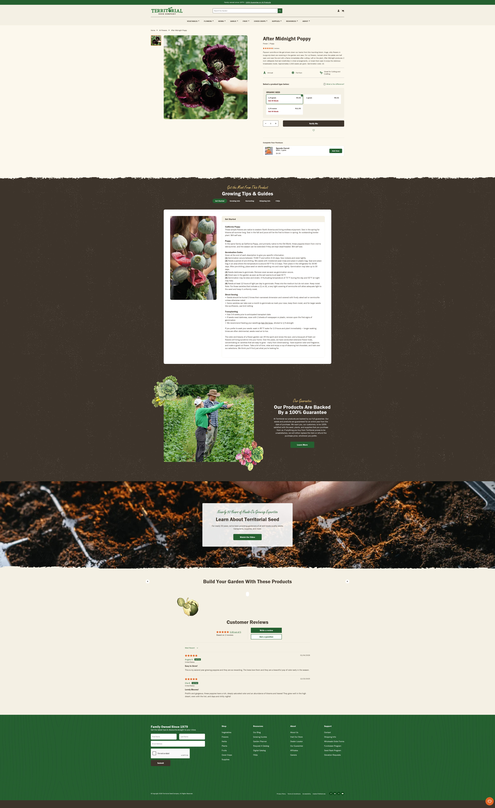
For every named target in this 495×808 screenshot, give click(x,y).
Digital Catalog (259, 750)
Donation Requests (332, 755)
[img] (191, 655)
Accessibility (307, 794)
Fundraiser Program (332, 746)
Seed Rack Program (332, 750)
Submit (160, 763)
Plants (224, 746)
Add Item (335, 151)
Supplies (225, 759)
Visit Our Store (296, 737)
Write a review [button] (266, 630)
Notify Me (313, 123)
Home (153, 30)
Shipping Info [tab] (264, 201)
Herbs (224, 741)
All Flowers (163, 30)
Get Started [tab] (219, 201)
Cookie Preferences (319, 794)
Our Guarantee (296, 746)
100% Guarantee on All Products (258, 2)
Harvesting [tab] (249, 201)
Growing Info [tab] (235, 201)
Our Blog (257, 732)
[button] (268, 48)
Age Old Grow (267, 323)
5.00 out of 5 (235, 632)
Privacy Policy (281, 794)
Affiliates (294, 750)
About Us (294, 732)
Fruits (224, 750)
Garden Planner (260, 741)
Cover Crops (227, 755)
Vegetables (226, 732)
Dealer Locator (296, 741)
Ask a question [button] (266, 636)
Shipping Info (330, 737)
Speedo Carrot (282, 148)
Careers (293, 755)
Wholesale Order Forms (334, 741)
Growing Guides (260, 737)
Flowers (225, 737)
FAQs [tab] (278, 201)
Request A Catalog (261, 746)
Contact (327, 732)
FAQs (255, 755)
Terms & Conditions (294, 794)
